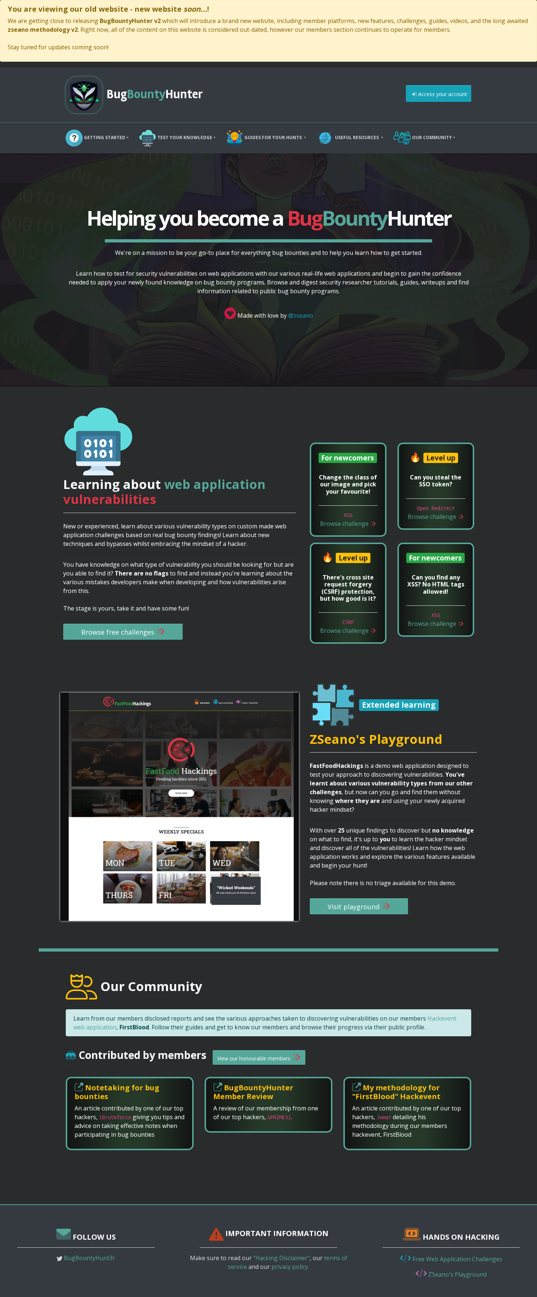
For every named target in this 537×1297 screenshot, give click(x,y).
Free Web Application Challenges (456, 1259)
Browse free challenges (118, 632)
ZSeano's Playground (457, 1274)
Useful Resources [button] (357, 137)
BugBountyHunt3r (89, 1258)
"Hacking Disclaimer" (281, 1258)
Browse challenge (345, 524)
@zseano (300, 315)
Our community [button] (431, 137)
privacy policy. (290, 1267)
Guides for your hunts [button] (273, 137)
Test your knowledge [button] (184, 137)
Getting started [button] (104, 137)
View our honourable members (254, 1058)
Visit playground (354, 906)
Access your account (442, 94)
